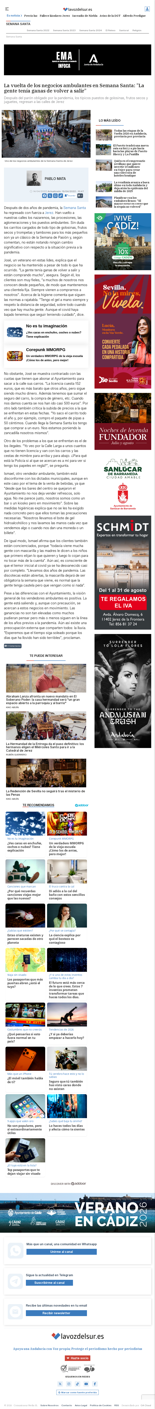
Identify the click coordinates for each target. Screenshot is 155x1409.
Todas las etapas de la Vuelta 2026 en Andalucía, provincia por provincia (130, 133)
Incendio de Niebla (84, 15)
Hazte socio (79, 1358)
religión (137, 30)
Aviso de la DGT (110, 15)
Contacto (66, 1405)
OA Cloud (146, 1405)
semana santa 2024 (90, 30)
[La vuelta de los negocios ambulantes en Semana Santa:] (77, 9)
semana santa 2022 (38, 30)
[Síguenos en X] (60, 1384)
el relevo (110, 30)
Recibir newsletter (56, 1313)
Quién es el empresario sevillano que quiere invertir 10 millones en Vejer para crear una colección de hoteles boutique (129, 168)
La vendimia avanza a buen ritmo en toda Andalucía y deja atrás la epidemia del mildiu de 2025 (131, 187)
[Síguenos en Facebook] (95, 1384)
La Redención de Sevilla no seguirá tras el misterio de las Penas (45, 793)
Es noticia (13, 15)
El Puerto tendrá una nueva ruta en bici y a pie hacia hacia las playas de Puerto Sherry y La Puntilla (131, 150)
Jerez (49, 213)
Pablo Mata (55, 179)
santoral (124, 30)
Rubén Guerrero (16, 754)
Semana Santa (74, 208)
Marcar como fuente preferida (79, 1392)
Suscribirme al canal (49, 1283)
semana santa (14, 36)
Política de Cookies (101, 1405)
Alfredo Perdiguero (136, 15)
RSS (116, 1405)
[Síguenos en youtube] (86, 1384)
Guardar (71, 195)
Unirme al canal (61, 1252)
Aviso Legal (81, 1405)
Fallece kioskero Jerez (55, 15)
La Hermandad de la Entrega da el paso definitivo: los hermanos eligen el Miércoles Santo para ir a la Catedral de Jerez (45, 747)
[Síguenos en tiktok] (77, 1384)
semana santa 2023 (64, 30)
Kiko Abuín (12, 707)
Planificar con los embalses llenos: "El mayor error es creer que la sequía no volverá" (131, 202)
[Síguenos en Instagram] (69, 1384)
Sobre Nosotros (49, 1405)
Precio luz (30, 15)
